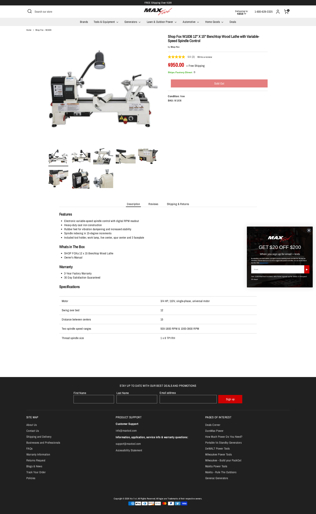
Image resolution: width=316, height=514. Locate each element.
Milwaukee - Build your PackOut (223, 460)
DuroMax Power (214, 431)
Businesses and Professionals (43, 443)
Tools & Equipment (105, 22)
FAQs (29, 448)
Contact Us (32, 431)
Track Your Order (36, 472)
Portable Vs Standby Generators (223, 443)
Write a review (204, 57)
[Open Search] (29, 11)
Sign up (230, 399)
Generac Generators (216, 478)
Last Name (123, 393)
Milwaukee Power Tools (218, 454)
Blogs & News (34, 466)
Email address (168, 393)
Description (133, 204)
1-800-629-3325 (264, 12)
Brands (84, 22)
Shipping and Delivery (38, 437)
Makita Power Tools (216, 466)
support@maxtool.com (128, 444)
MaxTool (133, 498)
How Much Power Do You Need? (223, 437)
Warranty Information (38, 454)
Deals (233, 22)
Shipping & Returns (178, 204)
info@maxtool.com (126, 430)
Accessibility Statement (129, 450)
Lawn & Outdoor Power (160, 22)
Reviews (153, 204)
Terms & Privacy (263, 263)
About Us (31, 425)
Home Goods (213, 22)
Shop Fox (175, 46)
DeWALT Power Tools (217, 448)
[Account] (278, 11)
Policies (30, 478)
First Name (80, 393)
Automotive (189, 22)
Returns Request (35, 460)
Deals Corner (212, 425)
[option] (103, 90)
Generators (131, 22)
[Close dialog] (308, 230)
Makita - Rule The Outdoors (221, 472)
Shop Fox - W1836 (43, 29)
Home (28, 29)
